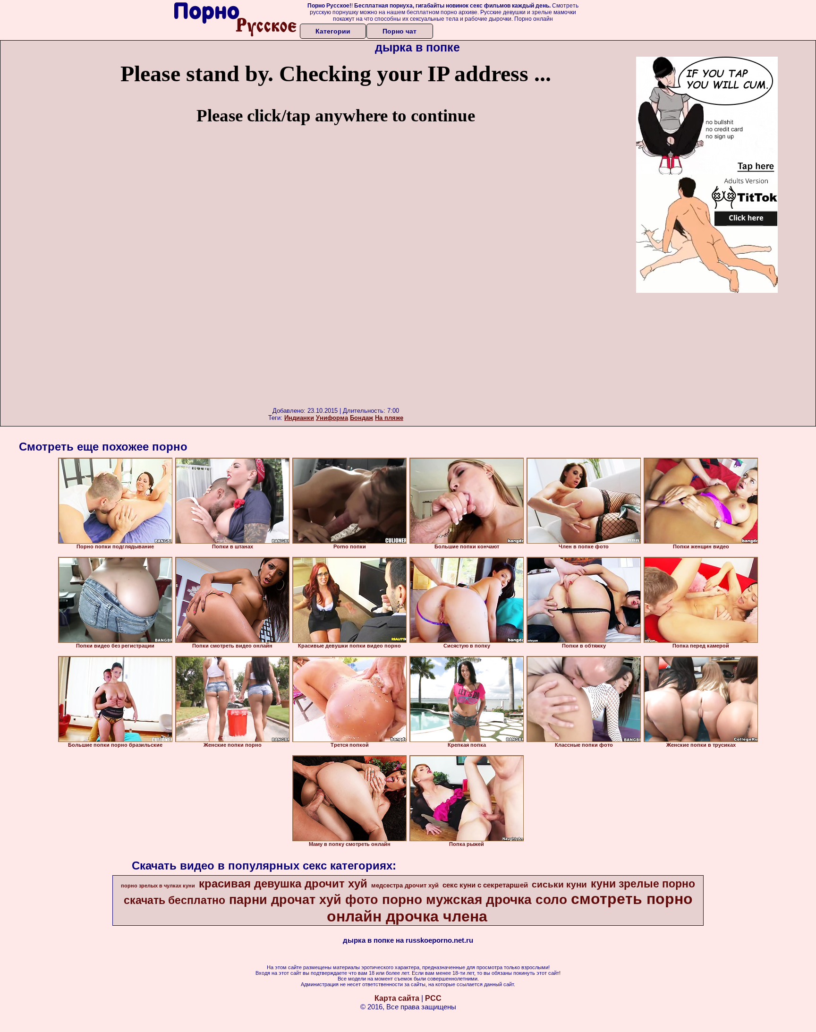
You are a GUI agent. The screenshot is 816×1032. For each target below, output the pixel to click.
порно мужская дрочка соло (474, 899)
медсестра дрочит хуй (405, 885)
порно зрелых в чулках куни (158, 885)
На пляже (389, 417)
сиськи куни (559, 884)
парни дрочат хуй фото (303, 900)
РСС (433, 998)
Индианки (299, 417)
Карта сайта (396, 998)
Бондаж (361, 417)
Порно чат (399, 31)
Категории (332, 31)
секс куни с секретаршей (485, 885)
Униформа (332, 417)
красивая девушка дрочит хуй (283, 883)
